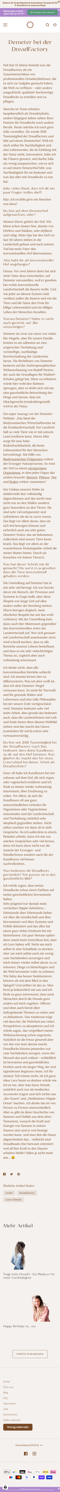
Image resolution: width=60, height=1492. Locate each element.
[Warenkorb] (54, 24)
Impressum (9, 1403)
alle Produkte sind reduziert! (42, 12)
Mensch (31, 477)
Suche (6, 1381)
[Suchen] (47, 24)
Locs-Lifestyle (13, 1199)
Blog (5, 1392)
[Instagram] (34, 1453)
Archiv (9, 1192)
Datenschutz (10, 1414)
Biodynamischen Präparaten (23, 459)
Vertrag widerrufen (18, 1427)
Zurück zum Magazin (30, 1354)
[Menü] (5, 24)
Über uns (8, 1387)
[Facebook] (25, 1453)
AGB (5, 1409)
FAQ (5, 1398)
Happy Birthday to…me (19, 1326)
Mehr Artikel (18, 1226)
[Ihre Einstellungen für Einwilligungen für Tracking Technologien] (5, 1486)
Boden (13, 482)
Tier (54, 477)
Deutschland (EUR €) (27, 1445)
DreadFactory (27, 1192)
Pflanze (44, 477)
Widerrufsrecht (12, 1420)
